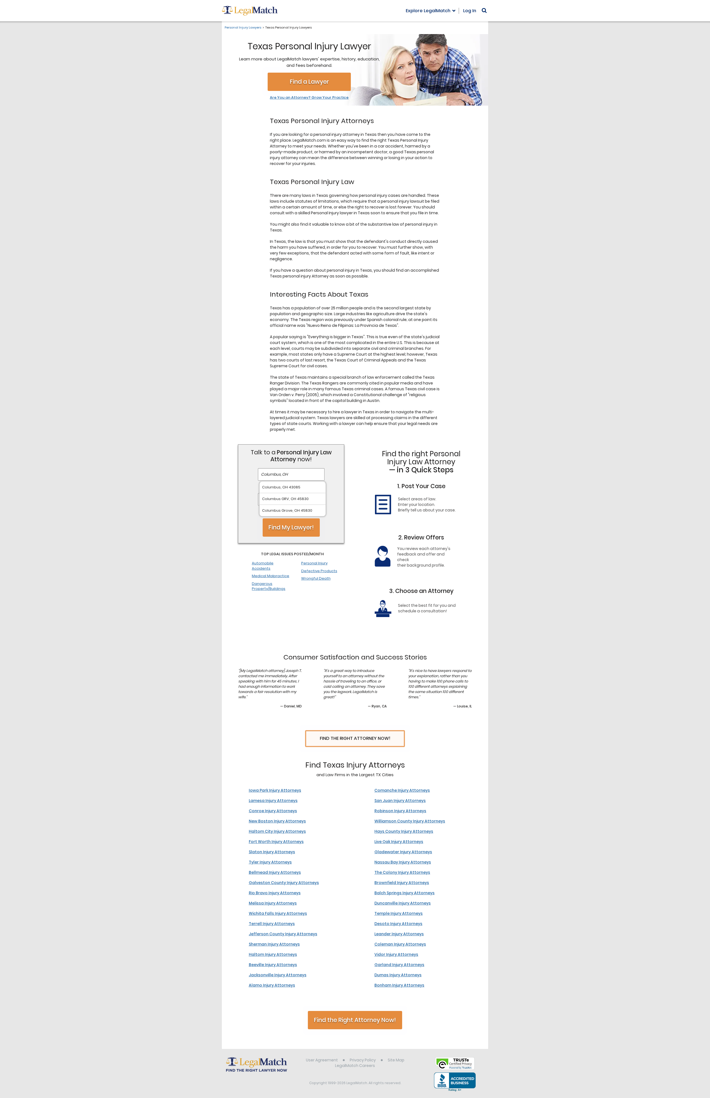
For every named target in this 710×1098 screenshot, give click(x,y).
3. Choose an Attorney (421, 591)
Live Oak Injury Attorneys (398, 841)
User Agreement (322, 1060)
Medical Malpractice (270, 576)
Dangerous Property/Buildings (268, 586)
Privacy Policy (363, 1060)
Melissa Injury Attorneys (273, 903)
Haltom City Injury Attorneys (277, 831)
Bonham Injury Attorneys (399, 985)
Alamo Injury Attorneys (272, 985)
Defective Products (319, 571)
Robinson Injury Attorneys (400, 811)
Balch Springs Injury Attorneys (404, 893)
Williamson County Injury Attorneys (409, 821)
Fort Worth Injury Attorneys (276, 841)
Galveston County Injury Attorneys (284, 882)
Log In (469, 10)
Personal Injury (314, 563)
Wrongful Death (316, 578)
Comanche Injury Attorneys (402, 790)
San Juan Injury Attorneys (400, 800)
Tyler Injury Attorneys (270, 862)
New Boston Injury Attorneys (277, 821)
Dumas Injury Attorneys (398, 975)
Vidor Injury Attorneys (396, 954)
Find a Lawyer (309, 82)
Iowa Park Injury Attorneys (275, 790)
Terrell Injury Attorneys (272, 923)
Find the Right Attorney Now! (355, 1020)
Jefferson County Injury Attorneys (283, 934)
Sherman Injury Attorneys (274, 944)
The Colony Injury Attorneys (402, 872)
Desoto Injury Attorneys (398, 923)
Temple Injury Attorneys (398, 913)
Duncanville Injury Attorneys (402, 903)
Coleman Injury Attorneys (400, 944)
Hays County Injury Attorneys (403, 831)
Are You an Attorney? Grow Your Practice (309, 97)
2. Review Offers (421, 537)
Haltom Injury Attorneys (273, 954)
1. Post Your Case (421, 486)
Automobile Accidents (262, 566)
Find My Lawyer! (291, 527)
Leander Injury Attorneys (399, 934)
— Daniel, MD (291, 706)
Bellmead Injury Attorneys (275, 872)
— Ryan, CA (377, 706)
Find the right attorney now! (355, 738)
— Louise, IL (462, 706)
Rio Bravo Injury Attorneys (275, 893)
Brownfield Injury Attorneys (401, 882)
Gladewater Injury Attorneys (403, 852)
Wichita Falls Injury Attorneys (278, 913)
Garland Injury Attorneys (399, 964)
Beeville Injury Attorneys (273, 964)
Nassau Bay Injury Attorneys (402, 862)
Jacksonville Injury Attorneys (277, 975)
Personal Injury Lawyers (243, 27)
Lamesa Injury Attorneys (273, 800)
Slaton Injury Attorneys (272, 852)
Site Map (396, 1060)
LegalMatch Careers (355, 1065)
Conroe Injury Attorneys (273, 811)
